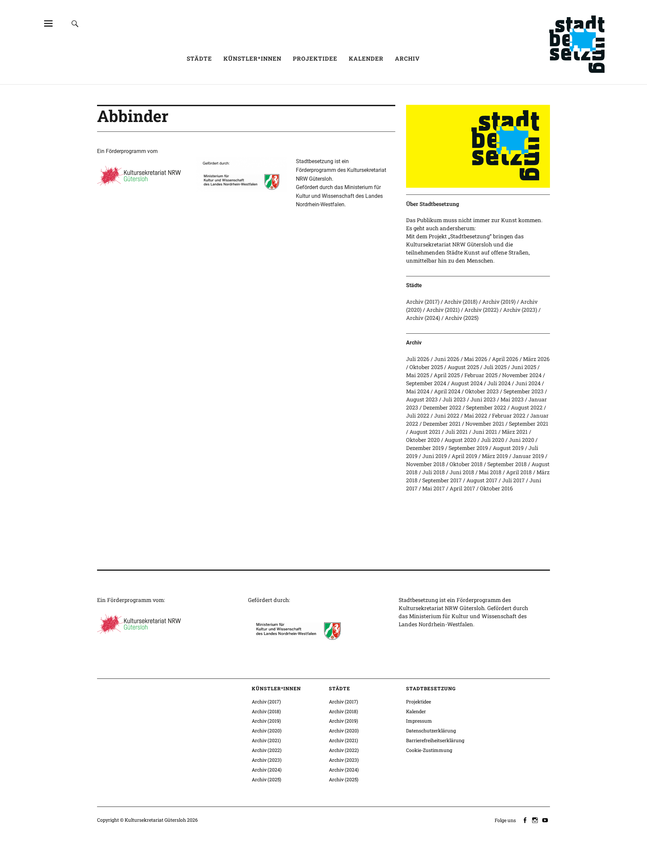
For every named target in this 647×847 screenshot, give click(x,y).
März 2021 (515, 431)
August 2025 (463, 366)
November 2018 (425, 463)
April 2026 (505, 358)
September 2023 (523, 391)
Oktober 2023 (482, 391)
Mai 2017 (433, 488)
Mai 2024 (417, 391)
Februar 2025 (480, 375)
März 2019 (495, 455)
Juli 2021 (456, 431)
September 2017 (442, 480)
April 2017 (462, 488)
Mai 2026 (475, 358)
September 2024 (426, 383)
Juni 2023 (483, 399)
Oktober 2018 (466, 463)
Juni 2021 (484, 431)
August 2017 (481, 480)
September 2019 (468, 447)
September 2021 (528, 423)
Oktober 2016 (496, 488)
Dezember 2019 (425, 447)
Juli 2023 (454, 399)
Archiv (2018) (460, 301)
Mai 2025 (417, 375)
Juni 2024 (528, 383)
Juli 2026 (417, 358)
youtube (546, 820)
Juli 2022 (417, 415)
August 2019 (508, 447)
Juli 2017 (513, 480)
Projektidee (315, 58)
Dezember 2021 (442, 423)
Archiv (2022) (481, 309)
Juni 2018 (462, 472)
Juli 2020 (492, 439)
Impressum (419, 721)
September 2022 (486, 407)
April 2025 (447, 375)
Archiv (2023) (520, 309)
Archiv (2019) (499, 301)
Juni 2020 (521, 439)
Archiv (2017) (422, 301)
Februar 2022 (508, 415)
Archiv (407, 58)
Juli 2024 (499, 383)
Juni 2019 (434, 455)
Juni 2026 (446, 358)
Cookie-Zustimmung (429, 750)
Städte (199, 58)
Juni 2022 (446, 415)
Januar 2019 (528, 455)
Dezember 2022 (442, 407)
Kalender (366, 58)
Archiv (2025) (462, 317)
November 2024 (522, 375)
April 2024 (447, 391)
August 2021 (424, 431)
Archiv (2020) (266, 730)
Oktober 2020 (423, 439)
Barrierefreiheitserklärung (435, 740)
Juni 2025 (523, 366)
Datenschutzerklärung (431, 730)
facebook (525, 820)
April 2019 (464, 455)
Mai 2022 (475, 415)
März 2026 (536, 358)
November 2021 (484, 423)
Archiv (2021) (443, 309)
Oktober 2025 (426, 366)
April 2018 (519, 472)
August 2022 (527, 407)
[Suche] (75, 23)
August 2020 (460, 439)
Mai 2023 (512, 399)
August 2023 (422, 399)
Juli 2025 (495, 366)
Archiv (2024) (423, 317)
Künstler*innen (252, 58)
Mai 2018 (490, 472)
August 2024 (467, 383)
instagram (535, 820)
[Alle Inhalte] (48, 23)
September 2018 (507, 463)
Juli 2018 (433, 472)
